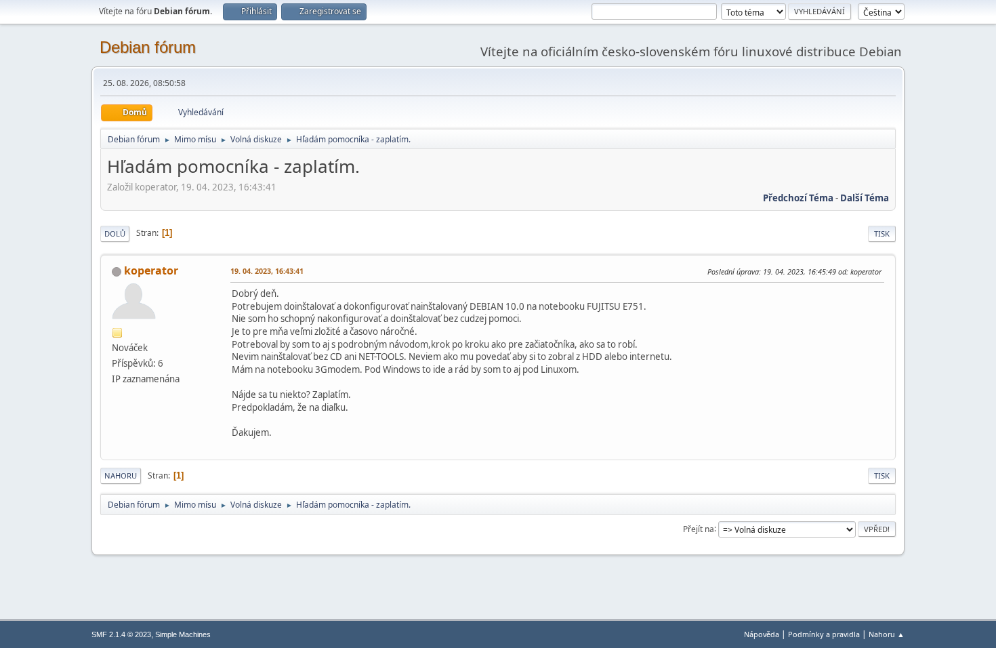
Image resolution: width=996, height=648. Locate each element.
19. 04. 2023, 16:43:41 (267, 271)
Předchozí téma (798, 198)
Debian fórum (148, 47)
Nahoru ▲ (887, 634)
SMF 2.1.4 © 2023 (121, 634)
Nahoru (120, 475)
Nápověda (761, 634)
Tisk (882, 233)
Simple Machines (183, 634)
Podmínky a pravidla (824, 634)
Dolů (114, 233)
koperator (151, 270)
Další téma (864, 198)
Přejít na (698, 528)
